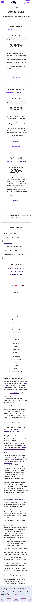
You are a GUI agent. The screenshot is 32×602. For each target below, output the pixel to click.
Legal (16, 362)
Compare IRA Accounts (16, 271)
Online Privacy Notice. (17, 594)
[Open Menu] (2, 2)
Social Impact (16, 298)
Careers (16, 301)
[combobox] (16, 39)
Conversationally (16, 329)
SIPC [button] (14, 459)
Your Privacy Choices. (7, 593)
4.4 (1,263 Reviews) (20, 161)
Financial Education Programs (16, 332)
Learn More (16, 200)
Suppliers (16, 306)
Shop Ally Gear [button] (16, 349)
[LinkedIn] (12, 286)
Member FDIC (8, 258)
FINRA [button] (11, 459)
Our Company (16, 295)
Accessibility (16, 352)
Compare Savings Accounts (16, 268)
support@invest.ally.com (16, 499)
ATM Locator (16, 343)
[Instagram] (9, 286)
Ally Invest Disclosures (16, 359)
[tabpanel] (16, 47)
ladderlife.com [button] (10, 510)
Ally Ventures (16, 322)
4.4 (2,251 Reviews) (20, 92)
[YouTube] (16, 286)
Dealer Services (16, 319)
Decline (23, 598)
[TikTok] (23, 286)
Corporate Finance (16, 316)
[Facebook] (19, 286)
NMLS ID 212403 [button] (18, 405)
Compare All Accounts (16, 274)
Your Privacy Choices (14, 371)
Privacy (16, 365)
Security (16, 368)
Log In (27, 2)
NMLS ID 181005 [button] (14, 393)
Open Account (16, 77)
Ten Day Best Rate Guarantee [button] (12, 237)
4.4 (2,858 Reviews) (20, 30)
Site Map (16, 346)
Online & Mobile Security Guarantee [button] (14, 254)
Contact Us (16, 339)
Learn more (16, 73)
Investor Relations (16, 304)
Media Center (16, 309)
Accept (8, 598)
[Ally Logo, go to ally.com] (14, 2)
